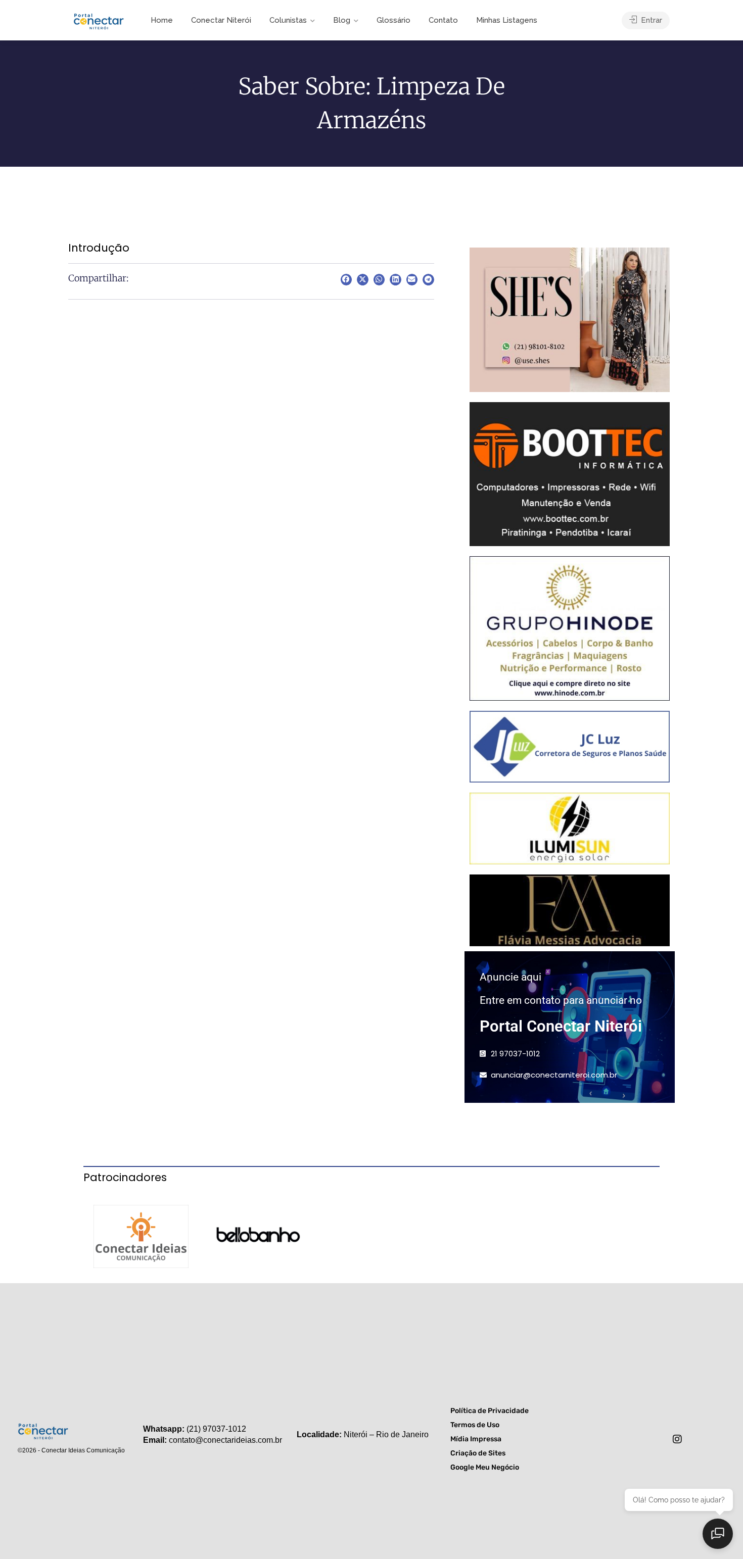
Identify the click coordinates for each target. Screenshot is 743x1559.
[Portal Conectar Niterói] (98, 20)
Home (162, 20)
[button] (346, 279)
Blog (341, 20)
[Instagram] (677, 1439)
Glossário (393, 20)
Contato (443, 20)
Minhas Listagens (506, 20)
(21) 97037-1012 (216, 1429)
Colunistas (288, 20)
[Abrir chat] (718, 1534)
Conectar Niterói (221, 20)
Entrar (650, 20)
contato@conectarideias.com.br (225, 1440)
